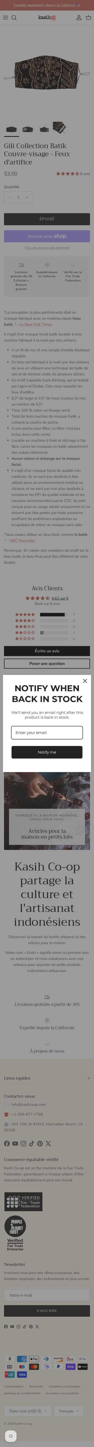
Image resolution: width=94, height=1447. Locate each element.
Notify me (47, 752)
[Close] (85, 681)
